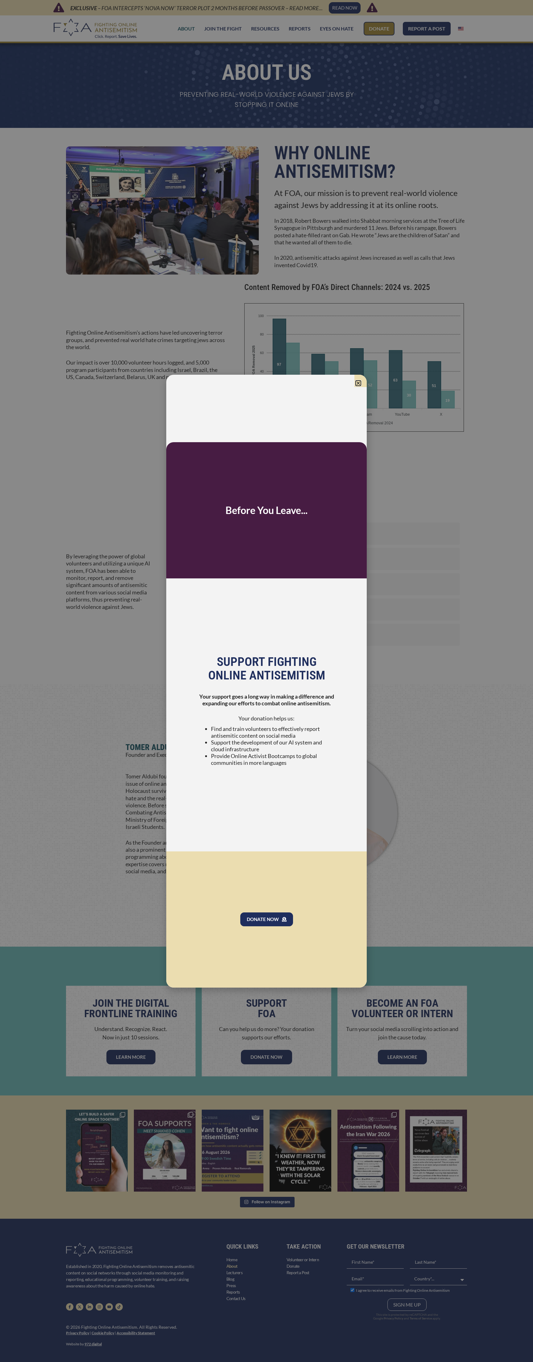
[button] (358, 383)
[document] (266, 681)
